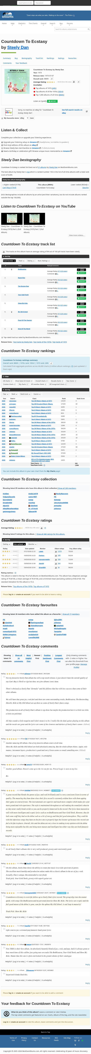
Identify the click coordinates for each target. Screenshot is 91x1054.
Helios (13, 441)
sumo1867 (32, 497)
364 (59, 563)
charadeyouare (37, 625)
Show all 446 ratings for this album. (51, 534)
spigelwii (14, 438)
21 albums (42, 167)
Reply (87, 733)
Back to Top (45, 1032)
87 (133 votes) (62, 271)
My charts (22, 384)
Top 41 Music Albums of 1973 (41, 419)
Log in (5, 1022)
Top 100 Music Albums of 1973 (41, 401)
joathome (12, 419)
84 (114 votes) (62, 288)
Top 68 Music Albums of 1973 (41, 425)
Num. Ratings (43, 261)
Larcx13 (29, 764)
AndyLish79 (33, 494)
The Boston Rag (23, 286)
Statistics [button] (21, 23)
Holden (6, 494)
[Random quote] (74, 15)
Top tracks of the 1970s (42, 342)
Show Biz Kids (23, 303)
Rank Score (25, 394)
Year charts (70, 381)
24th (54, 88)
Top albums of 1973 (41, 586)
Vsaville (27, 926)
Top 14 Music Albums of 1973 (41, 413)
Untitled (27, 790)
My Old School (23, 312)
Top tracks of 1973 (59, 342)
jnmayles (57, 505)
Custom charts (8, 384)
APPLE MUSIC (82, 269)
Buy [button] (61, 23)
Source (36, 394)
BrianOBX (42, 567)
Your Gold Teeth (23, 295)
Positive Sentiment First (47, 658)
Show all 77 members (71, 614)
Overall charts (41, 381)
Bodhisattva (22, 269)
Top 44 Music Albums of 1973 (41, 456)
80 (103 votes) (62, 322)
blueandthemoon (14, 435)
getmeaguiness (9, 511)
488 (59, 555)
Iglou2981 (58, 620)
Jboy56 (28, 863)
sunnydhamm (13, 413)
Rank (14, 394)
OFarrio (11, 410)
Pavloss (41, 555)
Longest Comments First (58, 658)
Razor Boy (21, 278)
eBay (34, 145)
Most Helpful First (29, 658)
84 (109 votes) (62, 297)
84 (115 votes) (62, 305)
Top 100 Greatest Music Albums (42, 404)
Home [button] (4, 23)
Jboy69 (41, 563)
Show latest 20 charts (23, 381)
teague (28, 944)
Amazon (33, 142)
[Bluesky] (74, 1040)
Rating (30, 261)
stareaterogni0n (44, 559)
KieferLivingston (9, 634)
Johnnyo (12, 432)
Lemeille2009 (33, 637)
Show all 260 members (67, 488)
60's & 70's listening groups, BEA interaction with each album (42, 460)
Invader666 (7, 503)
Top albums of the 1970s (23, 586)
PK (55, 497)
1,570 (60, 551)
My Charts (51, 471)
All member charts (38, 384)
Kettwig (57, 500)
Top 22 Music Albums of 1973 (41, 410)
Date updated (19, 544)
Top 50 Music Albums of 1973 (41, 407)
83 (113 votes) (62, 280)
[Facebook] (78, 1040)
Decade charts (56, 381)
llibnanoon (30, 970)
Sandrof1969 (61, 634)
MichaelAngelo (60, 628)
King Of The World (24, 329)
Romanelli (14, 450)
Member (32, 544)
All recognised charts (57, 384)
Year (5, 394)
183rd (60, 91)
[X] (74, 1045)
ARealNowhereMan (10, 508)
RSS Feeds (56, 1039)
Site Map (67, 1038)
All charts (6, 381)
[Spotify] (81, 1040)
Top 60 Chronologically (39, 416)
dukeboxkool (8, 625)
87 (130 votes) (62, 314)
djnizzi (7, 637)
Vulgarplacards (9, 497)
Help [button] (12, 23)
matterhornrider (14, 425)
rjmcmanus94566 (61, 503)
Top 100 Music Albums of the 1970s (43, 422)
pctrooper (12, 404)
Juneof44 (12, 407)
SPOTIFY (53, 101)
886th (61, 95)
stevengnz (12, 401)
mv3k (26, 845)
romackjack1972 (9, 631)
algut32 (6, 505)
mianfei (11, 447)
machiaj (31, 503)
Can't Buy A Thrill (9, 187)
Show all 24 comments (18, 658)
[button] (51, 78)
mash (5, 628)
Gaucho (85, 187)
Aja (28, 172)
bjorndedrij (7, 500)
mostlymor (33, 631)
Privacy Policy (24, 1039)
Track (21, 261)
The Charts (33, 23)
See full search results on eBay (72, 111)
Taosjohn (57, 631)
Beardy (31, 628)
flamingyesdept (16, 416)
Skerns (11, 422)
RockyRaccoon (16, 444)
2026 (3, 401)
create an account (23, 594)
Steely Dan (18, 47)
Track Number (8, 261)
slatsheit (34, 505)
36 (59, 567)
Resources (46, 1038)
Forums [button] (70, 23)
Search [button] (52, 23)
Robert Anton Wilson (18, 456)
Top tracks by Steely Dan (22, 342)
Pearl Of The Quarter (25, 320)
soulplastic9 (33, 634)
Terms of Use (13, 1039)
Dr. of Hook (33, 508)
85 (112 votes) (62, 331)
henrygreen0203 (30, 893)
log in (11, 594)
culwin (41, 551)
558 (59, 559)
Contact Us (35, 1039)
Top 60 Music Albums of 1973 (41, 441)
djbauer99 (32, 511)
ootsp (30, 500)
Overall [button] (43, 23)
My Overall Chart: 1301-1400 (41, 453)
